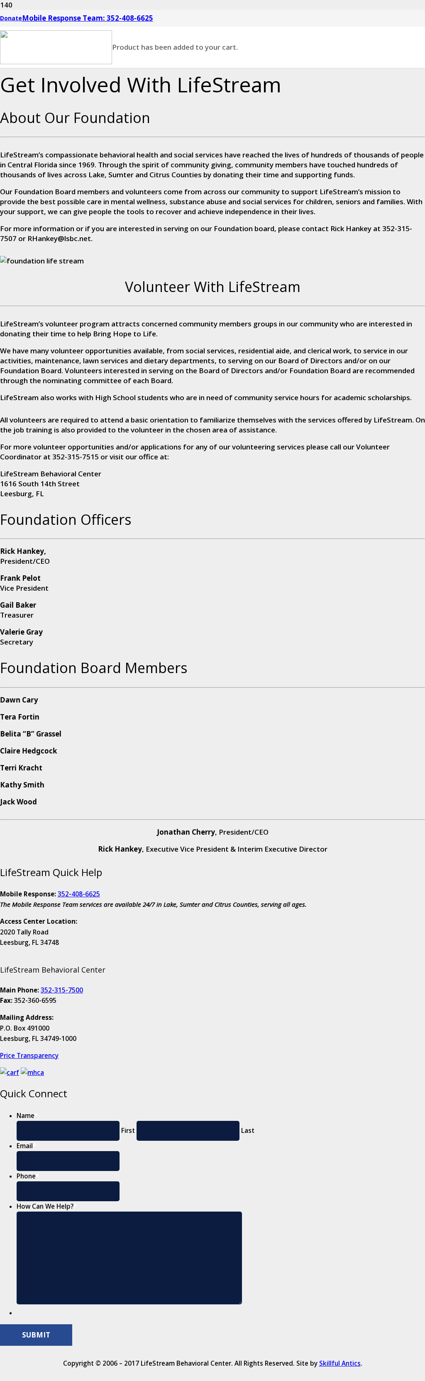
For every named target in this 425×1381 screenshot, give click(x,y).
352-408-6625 (79, 894)
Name (27, 1115)
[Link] (56, 61)
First (128, 1130)
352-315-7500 (62, 990)
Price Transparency (29, 1055)
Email (26, 1146)
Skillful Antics (340, 1363)
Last (247, 1130)
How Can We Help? (47, 1206)
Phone (28, 1176)
